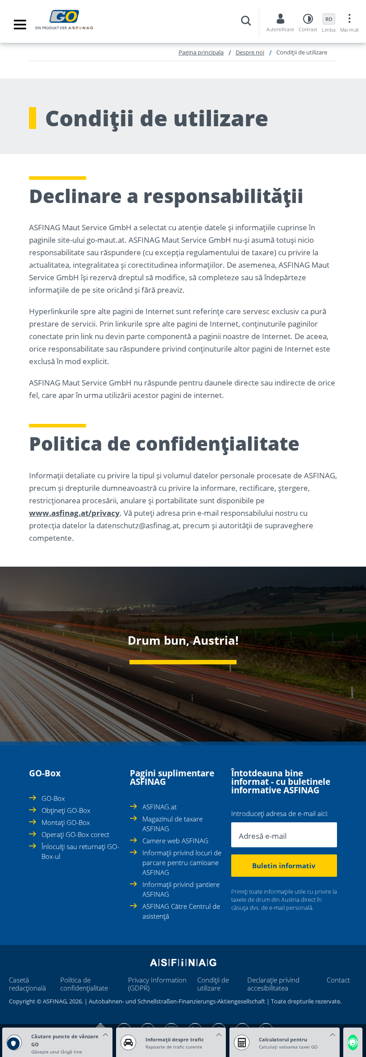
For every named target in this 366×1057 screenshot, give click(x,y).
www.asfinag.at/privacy (74, 513)
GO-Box (53, 798)
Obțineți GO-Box (66, 810)
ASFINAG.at (159, 806)
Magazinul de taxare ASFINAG (172, 823)
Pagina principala (201, 52)
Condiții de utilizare (213, 983)
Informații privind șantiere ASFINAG (181, 889)
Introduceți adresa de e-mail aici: (280, 813)
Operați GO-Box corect (75, 834)
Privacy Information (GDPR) (157, 983)
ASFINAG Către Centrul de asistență (181, 911)
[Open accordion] (31, 768)
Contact (338, 979)
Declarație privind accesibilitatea (273, 983)
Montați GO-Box (66, 822)
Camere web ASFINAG (175, 840)
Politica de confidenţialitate (84, 983)
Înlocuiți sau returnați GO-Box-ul (80, 851)
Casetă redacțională (27, 983)
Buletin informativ (284, 865)
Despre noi (250, 52)
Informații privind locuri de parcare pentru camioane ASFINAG (181, 862)
